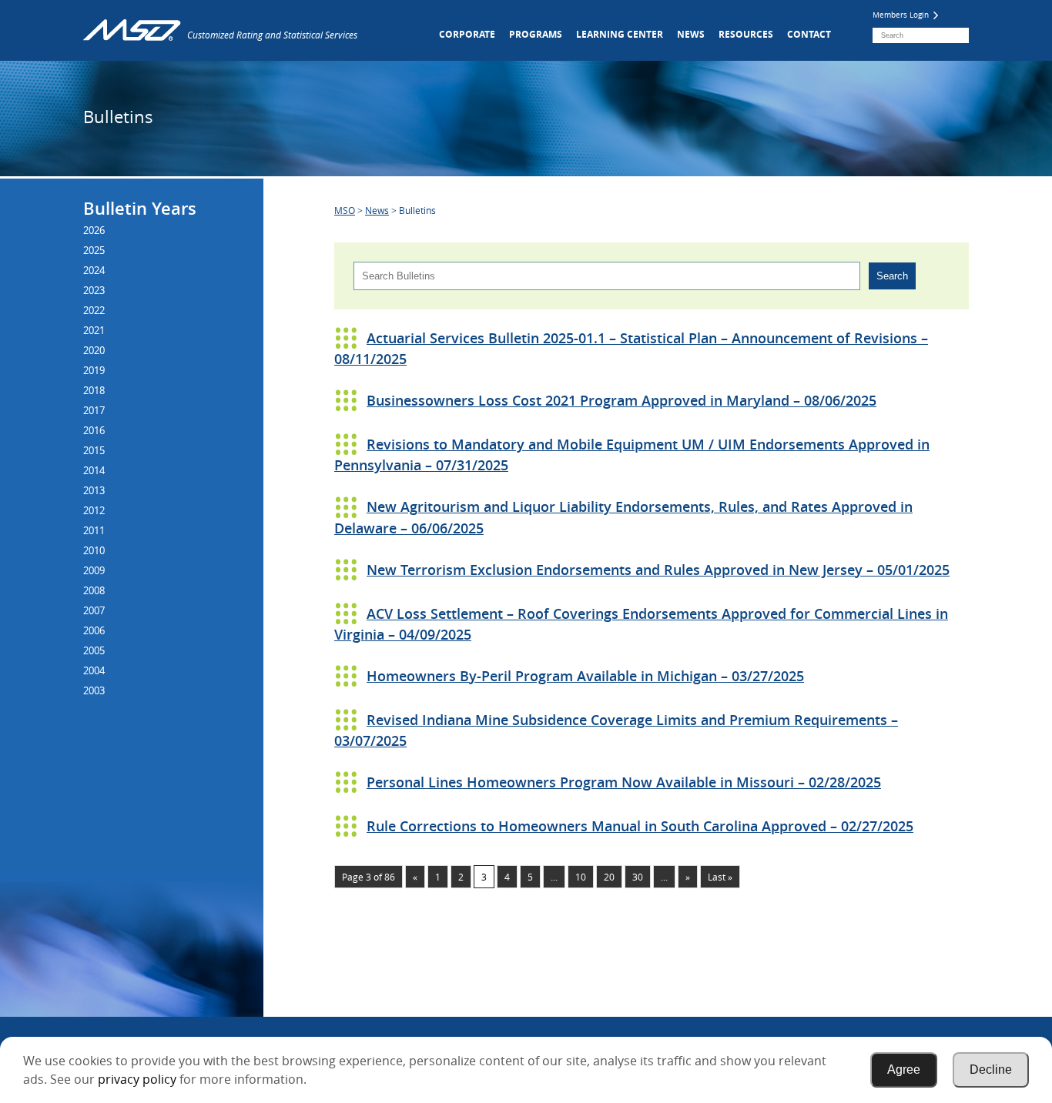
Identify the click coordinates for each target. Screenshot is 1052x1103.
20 (609, 877)
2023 (94, 290)
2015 (94, 450)
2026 (94, 230)
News (691, 34)
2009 (94, 570)
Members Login (902, 15)
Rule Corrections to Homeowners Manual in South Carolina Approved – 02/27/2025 (640, 826)
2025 (94, 250)
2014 (94, 470)
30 (637, 877)
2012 (94, 510)
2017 (94, 410)
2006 (94, 630)
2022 (94, 310)
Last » (720, 877)
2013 (94, 490)
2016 (94, 430)
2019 (94, 370)
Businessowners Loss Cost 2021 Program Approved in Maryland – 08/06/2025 (621, 400)
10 (580, 877)
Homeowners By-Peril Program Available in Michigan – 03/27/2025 (585, 676)
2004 (94, 670)
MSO (344, 210)
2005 (94, 650)
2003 (94, 690)
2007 (94, 610)
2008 (94, 590)
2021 (94, 330)
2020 (94, 350)
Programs (535, 34)
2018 (94, 390)
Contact (809, 34)
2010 (94, 550)
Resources (746, 34)
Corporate (467, 34)
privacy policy (137, 1079)
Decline (991, 1069)
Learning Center (619, 34)
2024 (94, 270)
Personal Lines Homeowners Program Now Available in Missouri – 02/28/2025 (624, 782)
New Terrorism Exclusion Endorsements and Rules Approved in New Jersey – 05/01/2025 (658, 569)
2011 (94, 530)
